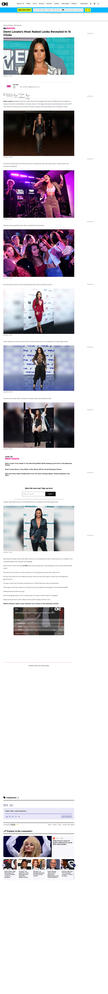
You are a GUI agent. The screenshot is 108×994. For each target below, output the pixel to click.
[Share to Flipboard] (21, 94)
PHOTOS (49, 3)
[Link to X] (98, 3)
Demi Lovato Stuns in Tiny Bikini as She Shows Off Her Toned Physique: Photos (33, 469)
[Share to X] (16, 94)
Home (5, 25)
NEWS (28, 3)
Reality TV (20, 3)
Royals (41, 3)
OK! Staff (15, 84)
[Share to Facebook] (9, 94)
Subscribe (84, 3)
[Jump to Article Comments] (4, 94)
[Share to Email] (28, 94)
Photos (10, 25)
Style (35, 3)
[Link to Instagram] (94, 3)
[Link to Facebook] (91, 3)
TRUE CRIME (65, 3)
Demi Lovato (18, 25)
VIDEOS (56, 3)
